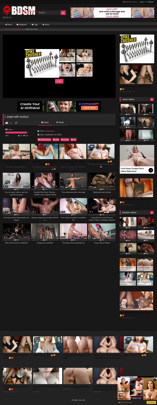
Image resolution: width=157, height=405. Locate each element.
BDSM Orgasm (16, 29)
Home (9, 24)
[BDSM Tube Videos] (20, 11)
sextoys (66, 139)
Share (61, 122)
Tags (36, 24)
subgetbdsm (50, 131)
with (74, 139)
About (46, 122)
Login (142, 2)
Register (151, 2)
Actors (47, 24)
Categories (23, 24)
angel (57, 139)
